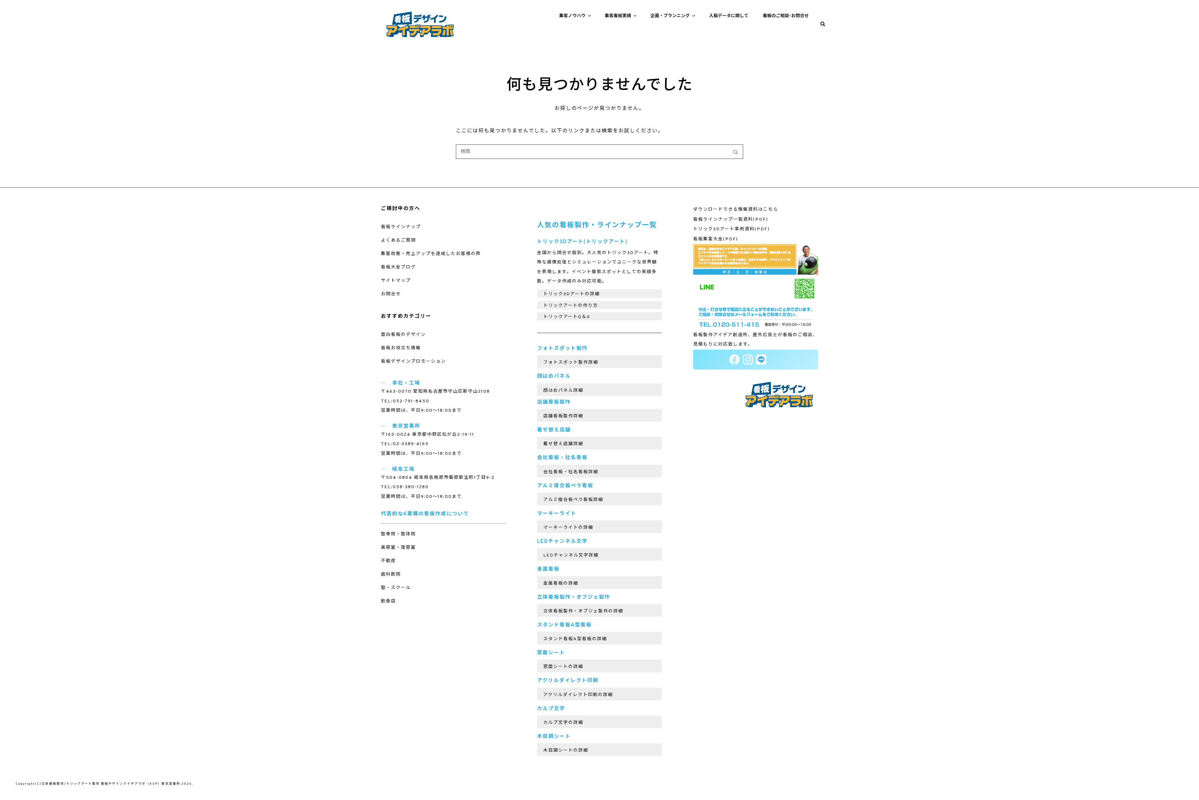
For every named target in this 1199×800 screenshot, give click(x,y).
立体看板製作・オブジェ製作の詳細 (583, 611)
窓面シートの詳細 (563, 667)
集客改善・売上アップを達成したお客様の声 (431, 254)
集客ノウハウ (572, 16)
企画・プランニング (670, 16)
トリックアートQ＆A (566, 317)
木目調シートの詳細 (565, 750)
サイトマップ (396, 280)
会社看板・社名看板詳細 (570, 472)
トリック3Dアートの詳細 (571, 294)
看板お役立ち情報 (401, 348)
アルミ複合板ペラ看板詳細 (573, 500)
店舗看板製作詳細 (563, 416)
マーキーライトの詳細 (568, 527)
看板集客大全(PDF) (715, 239)
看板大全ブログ (398, 267)
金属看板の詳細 (560, 583)
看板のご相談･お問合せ (786, 16)
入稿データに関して (728, 16)
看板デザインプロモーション (413, 361)
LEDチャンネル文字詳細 (571, 555)
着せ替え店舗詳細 (563, 444)
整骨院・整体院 (398, 534)
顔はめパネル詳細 (563, 390)
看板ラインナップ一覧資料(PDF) (730, 219)
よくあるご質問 (398, 240)
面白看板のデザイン (403, 334)
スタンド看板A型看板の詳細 (575, 639)
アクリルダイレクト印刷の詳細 (578, 695)
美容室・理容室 (398, 547)
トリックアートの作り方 (570, 305)
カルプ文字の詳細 (563, 722)
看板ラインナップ (401, 227)
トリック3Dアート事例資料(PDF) (731, 229)
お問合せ (391, 294)
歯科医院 (391, 574)
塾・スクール (396, 588)
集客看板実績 (618, 16)
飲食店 (388, 601)
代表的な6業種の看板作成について (425, 514)
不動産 (388, 561)
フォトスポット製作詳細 (570, 362)
